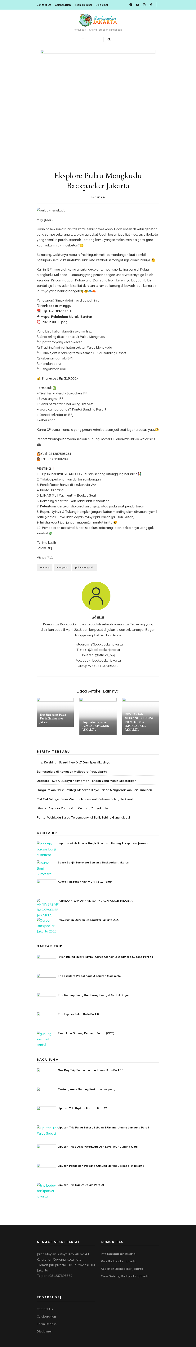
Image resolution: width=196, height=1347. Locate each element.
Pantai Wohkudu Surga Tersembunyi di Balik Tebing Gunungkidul (83, 817)
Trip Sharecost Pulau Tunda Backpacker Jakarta (53, 718)
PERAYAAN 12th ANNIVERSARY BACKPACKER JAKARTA (95, 900)
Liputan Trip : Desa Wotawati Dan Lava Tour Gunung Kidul (98, 1146)
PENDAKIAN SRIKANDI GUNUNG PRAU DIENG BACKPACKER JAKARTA (139, 721)
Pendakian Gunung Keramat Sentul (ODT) (86, 1033)
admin (101, 197)
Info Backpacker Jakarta (118, 1254)
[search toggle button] (109, 39)
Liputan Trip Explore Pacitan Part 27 (82, 1108)
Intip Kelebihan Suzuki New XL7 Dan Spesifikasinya (73, 762)
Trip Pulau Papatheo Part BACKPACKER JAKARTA (95, 725)
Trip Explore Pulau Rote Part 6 (78, 1014)
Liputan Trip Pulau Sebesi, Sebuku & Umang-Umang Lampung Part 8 (103, 1127)
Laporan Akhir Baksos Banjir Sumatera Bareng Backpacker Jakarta (103, 843)
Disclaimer (102, 5)
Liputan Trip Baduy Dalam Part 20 (81, 1185)
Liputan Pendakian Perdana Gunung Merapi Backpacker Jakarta (101, 1165)
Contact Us (44, 5)
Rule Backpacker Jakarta (118, 1261)
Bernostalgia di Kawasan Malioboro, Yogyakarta (72, 771)
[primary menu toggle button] (83, 39)
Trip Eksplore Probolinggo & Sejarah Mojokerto (89, 976)
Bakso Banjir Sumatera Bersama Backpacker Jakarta (93, 862)
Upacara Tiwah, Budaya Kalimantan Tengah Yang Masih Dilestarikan (86, 781)
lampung (45, 567)
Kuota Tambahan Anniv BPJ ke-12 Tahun (85, 881)
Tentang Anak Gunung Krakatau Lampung (86, 1089)
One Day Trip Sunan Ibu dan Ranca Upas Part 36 (90, 1070)
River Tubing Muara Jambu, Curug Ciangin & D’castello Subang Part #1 (105, 956)
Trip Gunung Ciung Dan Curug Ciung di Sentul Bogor (93, 995)
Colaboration (63, 5)
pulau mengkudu (84, 567)
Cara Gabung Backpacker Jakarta (125, 1276)
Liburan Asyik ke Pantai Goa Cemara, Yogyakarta (72, 808)
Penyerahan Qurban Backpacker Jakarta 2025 (88, 920)
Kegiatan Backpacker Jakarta (122, 1269)
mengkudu (62, 567)
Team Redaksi (83, 5)
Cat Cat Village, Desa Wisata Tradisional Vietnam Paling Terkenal (85, 799)
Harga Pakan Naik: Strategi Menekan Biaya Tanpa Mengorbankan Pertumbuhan (94, 790)
